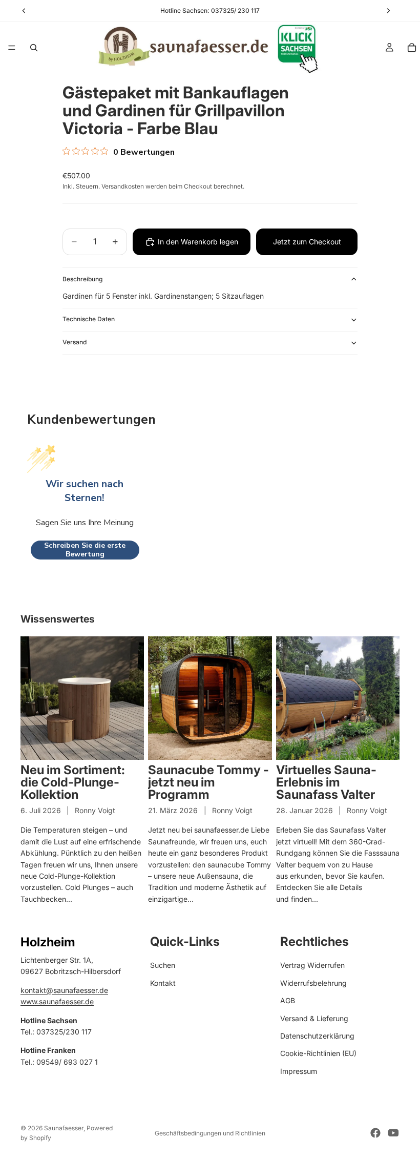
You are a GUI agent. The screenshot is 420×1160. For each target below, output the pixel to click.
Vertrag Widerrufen (312, 965)
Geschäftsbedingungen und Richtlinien (210, 1133)
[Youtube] (393, 1133)
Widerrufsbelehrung (313, 982)
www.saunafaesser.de (57, 1001)
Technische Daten (88, 319)
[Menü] (12, 47)
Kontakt (163, 982)
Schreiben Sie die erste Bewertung (84, 550)
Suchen (162, 965)
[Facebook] (375, 1133)
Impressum (298, 1070)
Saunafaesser (63, 1128)
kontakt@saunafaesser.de (64, 989)
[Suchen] (34, 47)
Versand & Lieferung (314, 1017)
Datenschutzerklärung (317, 1035)
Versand (74, 342)
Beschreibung (82, 279)
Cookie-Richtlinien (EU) (318, 1053)
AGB (287, 1000)
